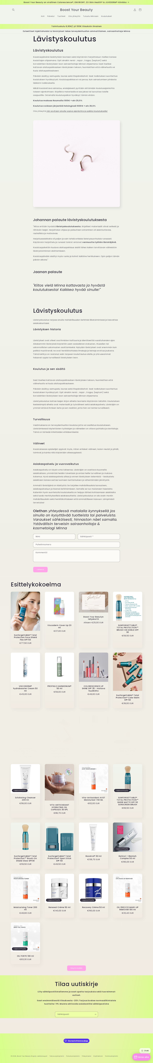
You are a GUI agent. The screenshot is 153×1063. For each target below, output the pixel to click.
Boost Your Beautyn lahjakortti (93, 618)
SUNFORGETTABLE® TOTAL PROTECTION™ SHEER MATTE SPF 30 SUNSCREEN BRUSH (128, 801)
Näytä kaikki (76, 968)
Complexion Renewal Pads (93, 752)
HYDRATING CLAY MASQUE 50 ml (127, 750)
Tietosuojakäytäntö (56, 1056)
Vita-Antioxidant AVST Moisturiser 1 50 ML (93, 799)
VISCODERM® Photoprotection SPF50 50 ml (25, 751)
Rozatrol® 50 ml (94, 856)
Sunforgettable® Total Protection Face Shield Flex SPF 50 (25, 637)
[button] (13, 9)
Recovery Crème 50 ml (93, 907)
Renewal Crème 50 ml (60, 907)
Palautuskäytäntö (72, 1056)
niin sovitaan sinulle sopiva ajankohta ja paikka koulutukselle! (77, 111)
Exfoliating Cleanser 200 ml (25, 799)
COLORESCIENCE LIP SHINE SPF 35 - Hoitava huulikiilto (93, 688)
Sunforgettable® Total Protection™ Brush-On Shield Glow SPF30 (25, 858)
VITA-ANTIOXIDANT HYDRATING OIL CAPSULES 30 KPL (59, 807)
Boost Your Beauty (23, 1056)
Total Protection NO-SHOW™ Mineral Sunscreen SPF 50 (59, 751)
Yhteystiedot (86, 1056)
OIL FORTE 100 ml (25, 956)
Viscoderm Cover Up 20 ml (59, 626)
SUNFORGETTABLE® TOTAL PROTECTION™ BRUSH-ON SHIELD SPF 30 (128, 628)
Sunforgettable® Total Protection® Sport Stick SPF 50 (59, 858)
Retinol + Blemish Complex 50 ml (127, 857)
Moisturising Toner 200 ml (25, 908)
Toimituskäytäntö (111, 1056)
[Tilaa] (95, 1014)
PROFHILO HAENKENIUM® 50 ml (59, 687)
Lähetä (40, 569)
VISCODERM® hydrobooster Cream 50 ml (25, 688)
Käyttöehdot (98, 1056)
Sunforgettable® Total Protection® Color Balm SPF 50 (127, 697)
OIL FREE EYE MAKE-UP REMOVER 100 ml (127, 908)
